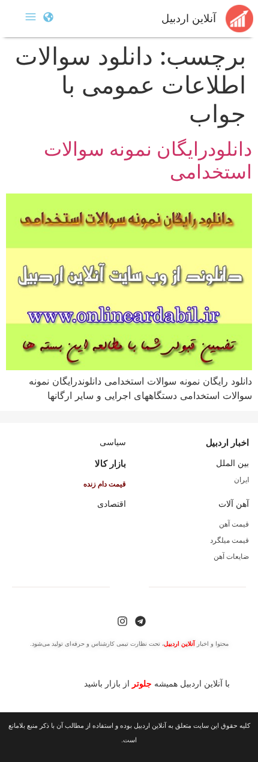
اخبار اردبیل (227, 442)
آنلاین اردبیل (188, 19)
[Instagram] (122, 621)
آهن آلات (233, 504)
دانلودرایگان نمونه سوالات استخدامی (148, 160)
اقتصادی (111, 504)
